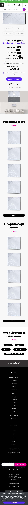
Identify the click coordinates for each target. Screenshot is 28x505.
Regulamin (14, 445)
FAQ (14, 434)
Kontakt (14, 441)
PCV (14, 402)
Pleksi (14, 405)
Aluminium (14, 399)
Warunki (17, 469)
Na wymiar (14, 419)
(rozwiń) (17, 363)
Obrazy (14, 393)
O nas (14, 437)
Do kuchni (14, 380)
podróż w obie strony (14, 354)
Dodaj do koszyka (14, 79)
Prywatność (11, 469)
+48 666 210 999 (15, 486)
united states (20, 349)
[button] (8, 5)
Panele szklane (14, 377)
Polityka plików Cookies (14, 452)
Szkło (14, 411)
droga (8, 345)
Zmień (19, 47)
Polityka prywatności (14, 448)
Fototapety (14, 415)
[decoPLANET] (2, 5)
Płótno (14, 408)
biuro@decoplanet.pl (14, 483)
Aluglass (14, 396)
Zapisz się (20, 464)
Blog (14, 430)
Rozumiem (14, 502)
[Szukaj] (24, 9)
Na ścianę (14, 389)
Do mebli (14, 386)
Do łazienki (14, 383)
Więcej (14, 215)
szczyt (19, 345)
